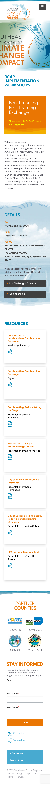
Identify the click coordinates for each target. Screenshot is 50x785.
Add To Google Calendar (22, 283)
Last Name (12, 707)
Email (9, 680)
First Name (12, 693)
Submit (25, 722)
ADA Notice (16, 753)
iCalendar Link (16, 294)
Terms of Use (16, 760)
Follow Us (18, 733)
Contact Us (19, 740)
